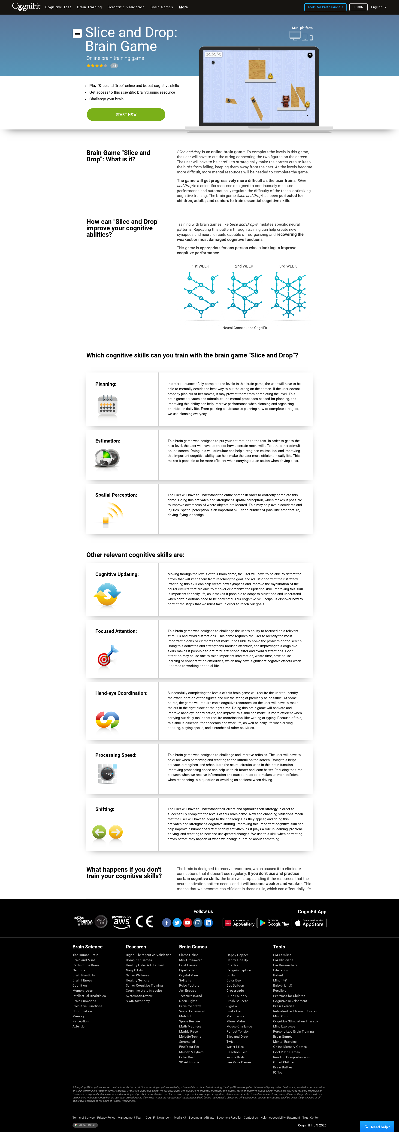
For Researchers (285, 965)
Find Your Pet (189, 1047)
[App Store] (309, 923)
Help (263, 1117)
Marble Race (188, 1031)
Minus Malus (236, 1021)
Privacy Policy (106, 1117)
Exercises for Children (289, 996)
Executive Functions (87, 1006)
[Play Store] (274, 923)
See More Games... (240, 1062)
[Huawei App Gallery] (240, 923)
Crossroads (235, 990)
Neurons (79, 970)
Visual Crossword (192, 1011)
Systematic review (139, 996)
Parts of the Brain (86, 965)
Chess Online (188, 955)
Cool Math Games (286, 1052)
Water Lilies (235, 1047)
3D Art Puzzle (189, 1062)
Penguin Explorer (239, 970)
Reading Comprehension (291, 1057)
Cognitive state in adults (144, 990)
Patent (278, 975)
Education (280, 970)
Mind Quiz (280, 1016)
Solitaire (185, 980)
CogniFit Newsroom (158, 1117)
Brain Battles (283, 1067)
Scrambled (187, 1041)
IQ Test (278, 1072)
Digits (231, 975)
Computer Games (139, 960)
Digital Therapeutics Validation (149, 955)
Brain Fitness (82, 980)
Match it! (186, 1016)
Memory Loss (83, 990)
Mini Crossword (191, 960)
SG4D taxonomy (138, 1001)
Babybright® (282, 985)
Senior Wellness (137, 975)
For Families (282, 955)
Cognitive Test (58, 7)
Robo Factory (189, 985)
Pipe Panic (187, 970)
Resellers (280, 990)
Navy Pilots (134, 970)
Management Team (130, 1117)
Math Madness (190, 1026)
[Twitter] (177, 922)
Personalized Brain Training (293, 1031)
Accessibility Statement (284, 1117)
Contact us (251, 1117)
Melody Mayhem (191, 1052)
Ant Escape (187, 990)
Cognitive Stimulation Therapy (295, 1021)
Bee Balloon (235, 985)
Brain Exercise (283, 1006)
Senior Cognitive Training (144, 985)
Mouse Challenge (239, 1026)
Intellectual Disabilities (89, 996)
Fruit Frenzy (188, 965)
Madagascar (87, 1125)
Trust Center (310, 1117)
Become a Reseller (229, 1117)
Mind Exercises (284, 1026)
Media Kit (180, 1117)
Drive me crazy (190, 1006)
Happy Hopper (237, 955)
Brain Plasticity (84, 975)
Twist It (232, 1041)
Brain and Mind (84, 960)
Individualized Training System (295, 1011)
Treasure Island (190, 996)
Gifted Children (284, 1062)
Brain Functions (84, 1001)
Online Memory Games (290, 1047)
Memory (79, 1016)
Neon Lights (188, 1001)
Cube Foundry (237, 996)
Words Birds (236, 1057)
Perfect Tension (238, 1031)
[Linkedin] (208, 922)
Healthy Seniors (137, 980)
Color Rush (187, 1057)
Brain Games (282, 1036)
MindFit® (280, 980)
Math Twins (235, 1016)
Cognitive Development (290, 1001)
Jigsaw (232, 1006)
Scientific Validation (126, 7)
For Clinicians (283, 960)
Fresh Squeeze (237, 1001)
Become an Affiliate (201, 1117)
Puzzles (232, 965)
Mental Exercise (284, 1041)
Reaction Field (237, 1052)
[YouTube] (187, 922)
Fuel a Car (234, 1011)
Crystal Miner (189, 975)
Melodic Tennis (190, 1036)
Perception (81, 1021)
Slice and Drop (237, 1036)
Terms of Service (84, 1117)
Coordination (82, 1011)
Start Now (126, 114)
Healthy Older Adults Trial (144, 965)
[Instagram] (198, 922)
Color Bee (234, 980)
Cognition (80, 985)
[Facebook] (166, 922)
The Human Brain (85, 955)
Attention (80, 1026)
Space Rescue (189, 1021)
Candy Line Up (237, 960)
